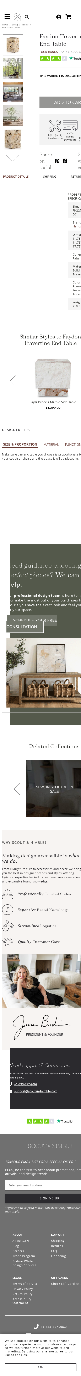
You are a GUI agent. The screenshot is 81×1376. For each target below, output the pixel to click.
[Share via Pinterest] (57, 160)
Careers (18, 1251)
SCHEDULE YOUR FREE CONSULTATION (31, 623)
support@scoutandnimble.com (35, 1091)
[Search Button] (26, 17)
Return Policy (22, 1294)
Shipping (58, 1241)
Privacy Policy (22, 1289)
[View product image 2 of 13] (12, 68)
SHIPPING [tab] (49, 176)
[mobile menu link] (7, 18)
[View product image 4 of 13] (12, 115)
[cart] (68, 17)
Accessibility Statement (21, 1301)
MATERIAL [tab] (51, 444)
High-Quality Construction (55, 137)
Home (5, 24)
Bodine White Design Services (24, 1263)
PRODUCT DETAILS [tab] (16, 176)
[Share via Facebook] (65, 160)
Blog (15, 1246)
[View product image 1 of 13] (12, 44)
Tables (25, 24)
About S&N (20, 1241)
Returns (57, 1246)
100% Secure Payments (70, 136)
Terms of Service (25, 1284)
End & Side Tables (11, 27)
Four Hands (48, 52)
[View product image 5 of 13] (12, 139)
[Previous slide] (13, 381)
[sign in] (58, 16)
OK (40, 1367)
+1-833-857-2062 (25, 1084)
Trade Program (23, 1256)
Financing (58, 1256)
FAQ (54, 1251)
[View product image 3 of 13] (12, 92)
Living (14, 24)
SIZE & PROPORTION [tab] (20, 444)
